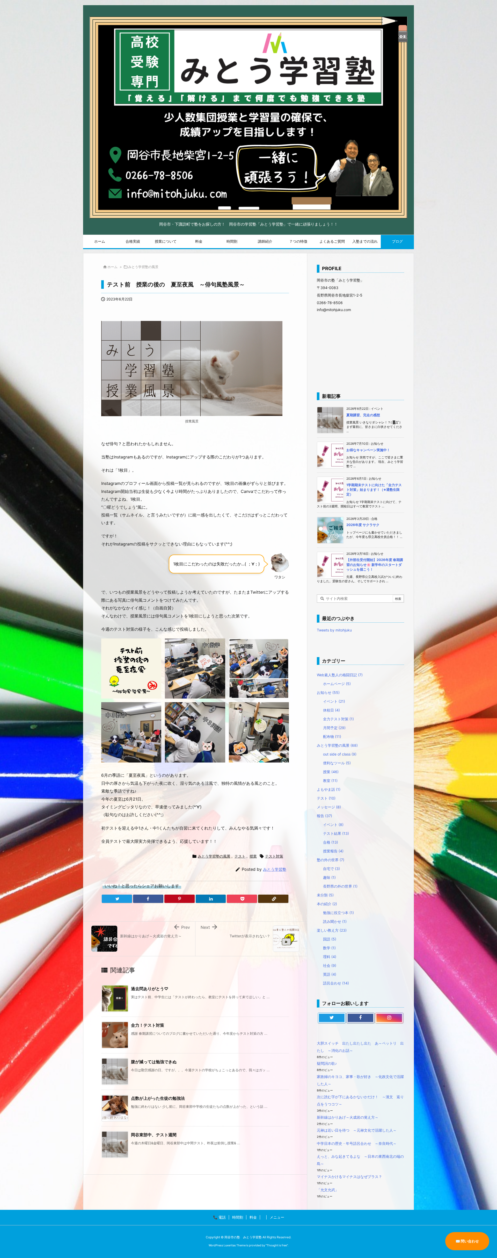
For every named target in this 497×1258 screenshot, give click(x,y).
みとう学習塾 (274, 869)
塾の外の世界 (330, 860)
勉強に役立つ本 (338, 912)
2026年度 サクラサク (362, 525)
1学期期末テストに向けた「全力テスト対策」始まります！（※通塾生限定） (374, 489)
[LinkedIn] (211, 899)
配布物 (332, 736)
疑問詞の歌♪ (327, 1063)
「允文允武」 (328, 1190)
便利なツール (337, 763)
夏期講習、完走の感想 (363, 415)
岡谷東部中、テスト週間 (154, 1134)
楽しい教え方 (332, 930)
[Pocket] (242, 899)
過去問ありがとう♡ (149, 988)
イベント (334, 701)
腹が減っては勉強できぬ (154, 1061)
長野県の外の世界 (340, 886)
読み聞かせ (335, 921)
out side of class (339, 754)
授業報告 (333, 851)
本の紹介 (327, 904)
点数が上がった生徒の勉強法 (158, 1098)
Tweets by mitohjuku (334, 630)
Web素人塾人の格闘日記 (340, 675)
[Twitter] (117, 899)
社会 (329, 965)
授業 (253, 856)
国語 (329, 939)
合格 (330, 842)
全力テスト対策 (338, 719)
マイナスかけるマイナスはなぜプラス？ (349, 1176)
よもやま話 (328, 789)
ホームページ (337, 683)
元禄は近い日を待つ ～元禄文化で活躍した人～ (357, 1130)
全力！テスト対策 (147, 1025)
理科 (329, 956)
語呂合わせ (336, 983)
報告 (324, 816)
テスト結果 (336, 833)
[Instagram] (389, 1018)
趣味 (329, 877)
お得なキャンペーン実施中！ (368, 450)
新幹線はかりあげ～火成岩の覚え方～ (347, 1117)
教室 (330, 780)
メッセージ (329, 807)
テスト (240, 856)
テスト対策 (274, 856)
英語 (329, 974)
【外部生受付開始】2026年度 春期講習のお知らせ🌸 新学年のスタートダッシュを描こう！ (374, 564)
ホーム (112, 267)
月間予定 (334, 727)
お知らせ (328, 692)
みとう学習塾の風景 (143, 267)
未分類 (325, 895)
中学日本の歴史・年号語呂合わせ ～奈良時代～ (357, 1143)
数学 (329, 948)
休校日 (331, 710)
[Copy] (273, 899)
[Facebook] (148, 899)
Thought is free (277, 1245)
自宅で (331, 868)
